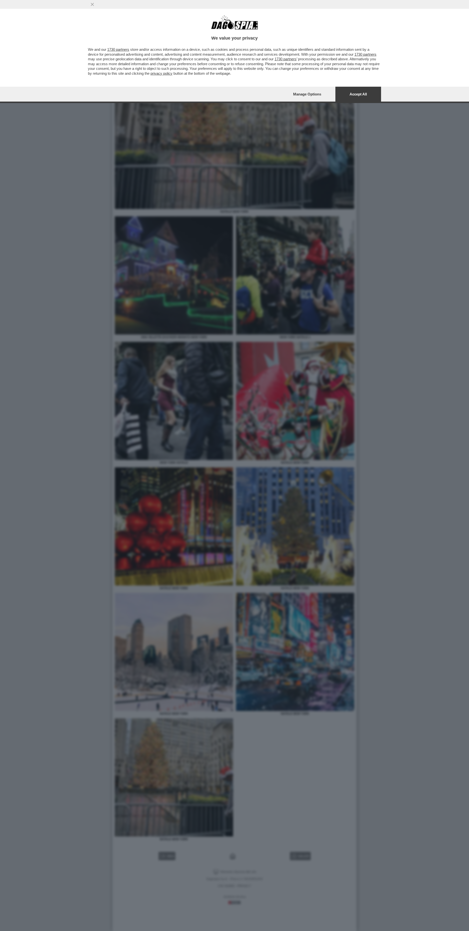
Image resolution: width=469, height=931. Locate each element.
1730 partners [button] (118, 49)
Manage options (307, 94)
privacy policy (161, 73)
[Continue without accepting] (92, 4)
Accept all (358, 94)
